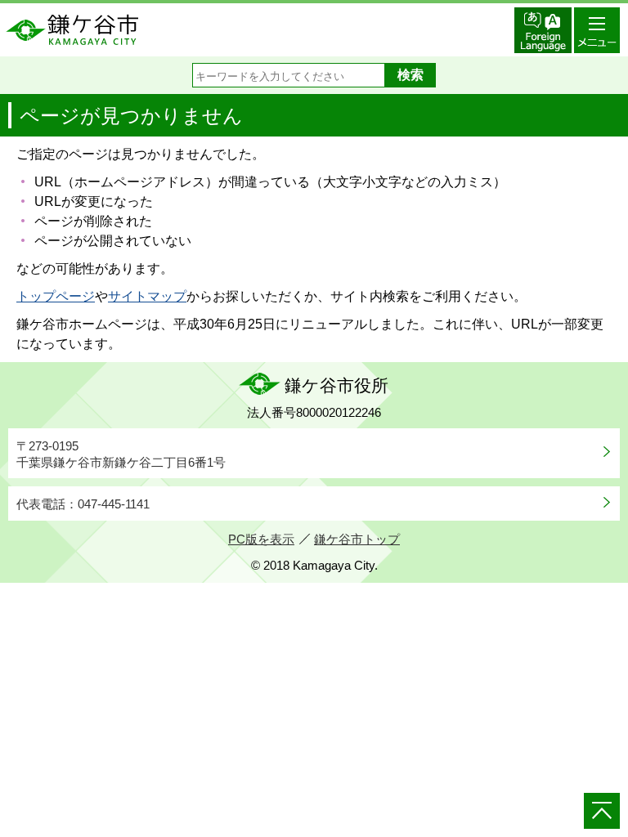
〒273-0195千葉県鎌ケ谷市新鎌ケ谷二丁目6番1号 (121, 454)
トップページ (55, 296)
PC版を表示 (261, 539)
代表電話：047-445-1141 (83, 504)
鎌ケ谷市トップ (357, 539)
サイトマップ (147, 296)
